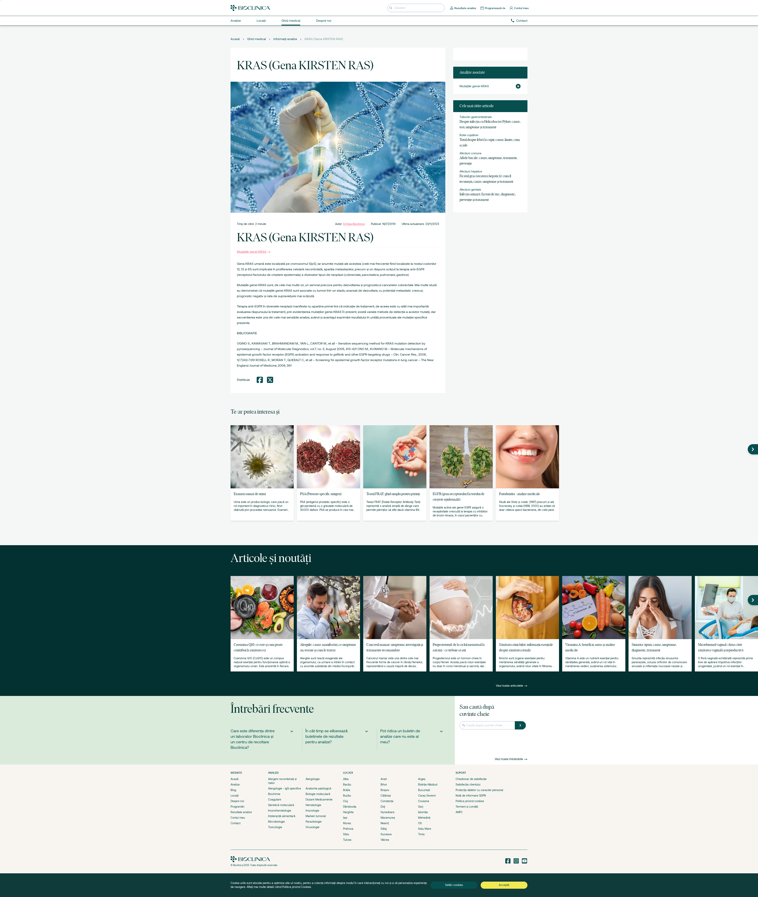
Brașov (385, 790)
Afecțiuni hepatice (471, 171)
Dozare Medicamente (319, 799)
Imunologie (312, 810)
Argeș (421, 779)
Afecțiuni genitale (470, 189)
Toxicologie (275, 827)
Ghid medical (256, 39)
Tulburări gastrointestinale (476, 117)
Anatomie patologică (318, 788)
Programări (237, 806)
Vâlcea (385, 839)
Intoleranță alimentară (281, 816)
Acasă (235, 39)
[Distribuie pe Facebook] (259, 379)
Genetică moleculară (281, 805)
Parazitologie (314, 821)
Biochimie (274, 794)
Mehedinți (424, 817)
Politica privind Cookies (296, 887)
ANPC (459, 812)
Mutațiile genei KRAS (251, 252)
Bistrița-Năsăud (427, 784)
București (424, 790)
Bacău (347, 784)
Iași (345, 817)
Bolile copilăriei (469, 135)
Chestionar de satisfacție (471, 779)
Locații (235, 795)
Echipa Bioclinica (354, 224)
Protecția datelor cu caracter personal (479, 790)
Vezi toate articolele (510, 685)
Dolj (383, 806)
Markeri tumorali (316, 816)
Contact (521, 20)
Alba (346, 779)
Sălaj (384, 828)
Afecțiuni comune (470, 153)
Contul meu (238, 817)
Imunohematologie (279, 810)
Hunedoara (387, 812)
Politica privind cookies (470, 801)
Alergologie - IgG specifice (284, 788)
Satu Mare (424, 828)
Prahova (348, 828)
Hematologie (313, 805)
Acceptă (504, 885)
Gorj (420, 806)
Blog (233, 790)
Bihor (384, 784)
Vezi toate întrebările (509, 759)
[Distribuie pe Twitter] (270, 379)
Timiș (421, 834)
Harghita (348, 812)
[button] (516, 86)
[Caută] (520, 725)
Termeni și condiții (467, 806)
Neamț (385, 823)
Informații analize (285, 39)
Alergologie (313, 779)
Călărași (386, 795)
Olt (420, 823)
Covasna (423, 801)
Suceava (386, 834)
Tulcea (347, 839)
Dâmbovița (349, 806)
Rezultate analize (241, 812)
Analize (235, 784)
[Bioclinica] (250, 8)
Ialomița (423, 812)
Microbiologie (276, 821)
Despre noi (237, 801)
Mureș (347, 823)
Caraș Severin (427, 795)
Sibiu (346, 834)
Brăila (346, 790)
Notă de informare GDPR (471, 795)
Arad (384, 779)
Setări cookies (454, 885)
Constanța (387, 801)
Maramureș (388, 817)
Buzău (347, 795)
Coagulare (274, 799)
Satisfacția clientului (468, 784)
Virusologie (312, 827)
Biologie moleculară (318, 794)
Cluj (345, 801)
